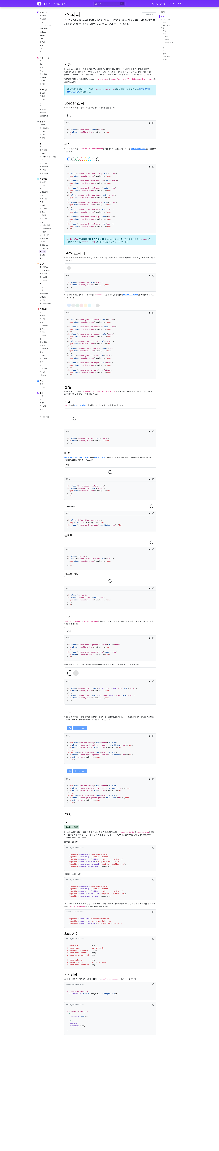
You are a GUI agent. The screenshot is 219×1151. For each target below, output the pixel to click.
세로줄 (42, 300)
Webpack (43, 32)
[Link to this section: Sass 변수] (80, 933)
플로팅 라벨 (44, 166)
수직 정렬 (43, 368)
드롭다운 (43, 215)
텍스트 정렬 (169, 42)
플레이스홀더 (45, 238)
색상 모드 (43, 74)
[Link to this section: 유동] (71, 465)
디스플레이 (44, 325)
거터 (41, 106)
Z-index (43, 112)
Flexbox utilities (71, 457)
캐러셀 (42, 205)
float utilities (83, 457)
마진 (164, 31)
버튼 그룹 (43, 198)
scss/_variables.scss (75, 939)
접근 (41, 384)
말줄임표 (43, 297)
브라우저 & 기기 (46, 25)
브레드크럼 (44, 192)
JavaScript (43, 29)
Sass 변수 (166, 56)
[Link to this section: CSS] (73, 814)
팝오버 (42, 242)
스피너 (42, 251)
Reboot (42, 125)
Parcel (42, 35)
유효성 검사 (44, 173)
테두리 (42, 319)
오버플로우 (44, 349)
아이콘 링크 (44, 280)
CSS (162, 51)
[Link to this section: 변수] (72, 822)
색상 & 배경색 (45, 270)
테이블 (42, 134)
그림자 (42, 355)
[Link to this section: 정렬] (74, 386)
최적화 (42, 84)
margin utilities (80, 405)
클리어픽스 (44, 267)
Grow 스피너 (165, 25)
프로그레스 (44, 245)
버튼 (41, 195)
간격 (41, 362)
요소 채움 (43, 342)
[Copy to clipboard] (153, 123)
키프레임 (166, 59)
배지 (41, 189)
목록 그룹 (43, 218)
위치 (41, 283)
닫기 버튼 (43, 208)
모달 (41, 222)
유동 (166, 36)
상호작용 (43, 335)
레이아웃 (43, 170)
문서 (45, 3)
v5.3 (172, 3)
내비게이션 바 (45, 225)
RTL (41, 49)
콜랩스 (42, 212)
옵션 (41, 67)
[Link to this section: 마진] (72, 401)
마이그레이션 (45, 417)
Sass (41, 64)
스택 (41, 290)
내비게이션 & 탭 (46, 228)
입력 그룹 (43, 163)
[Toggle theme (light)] (179, 3)
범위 (41, 160)
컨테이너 (43, 96)
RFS (41, 45)
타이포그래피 (45, 128)
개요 (41, 61)
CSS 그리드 (44, 116)
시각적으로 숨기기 (46, 303)
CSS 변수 (43, 80)
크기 (162, 45)
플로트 (42, 332)
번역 (41, 409)
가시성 (42, 372)
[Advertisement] (110, 44)
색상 (41, 71)
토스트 (42, 255)
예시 (50, 3)
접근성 (42, 42)
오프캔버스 (44, 232)
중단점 (42, 93)
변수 (164, 54)
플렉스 (42, 329)
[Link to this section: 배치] (72, 453)
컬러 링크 (43, 273)
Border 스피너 (166, 19)
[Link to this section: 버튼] (74, 712)
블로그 (64, 3)
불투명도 (43, 345)
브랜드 (42, 403)
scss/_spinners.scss (75, 847)
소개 (162, 16)
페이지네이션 (45, 235)
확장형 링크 (44, 293)
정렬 (162, 28)
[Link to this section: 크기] (74, 616)
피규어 (42, 138)
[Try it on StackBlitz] (149, 123)
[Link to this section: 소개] (74, 64)
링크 (41, 339)
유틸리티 (43, 109)
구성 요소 (43, 22)
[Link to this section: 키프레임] (79, 974)
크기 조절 (43, 358)
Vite (41, 39)
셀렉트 (42, 153)
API (41, 312)
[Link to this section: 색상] (72, 144)
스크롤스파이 (45, 248)
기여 (41, 52)
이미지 (42, 131)
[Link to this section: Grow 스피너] (87, 253)
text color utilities (138, 148)
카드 (41, 202)
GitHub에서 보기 (149, 14)
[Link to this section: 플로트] (74, 535)
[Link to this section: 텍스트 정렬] (80, 573)
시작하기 (43, 15)
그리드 (42, 99)
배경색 (42, 315)
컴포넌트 (43, 77)
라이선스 (43, 406)
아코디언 (43, 182)
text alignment (100, 457)
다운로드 (43, 19)
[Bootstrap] (39, 3)
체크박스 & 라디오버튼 (48, 157)
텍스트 (42, 365)
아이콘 (57, 3)
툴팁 (41, 258)
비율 (41, 287)
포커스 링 (43, 277)
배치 (164, 34)
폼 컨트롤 (43, 150)
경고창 (42, 185)
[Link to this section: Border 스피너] (90, 103)
